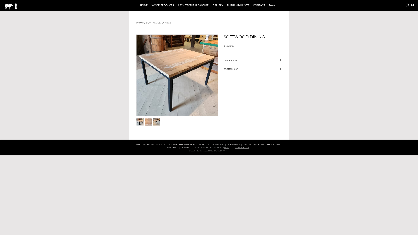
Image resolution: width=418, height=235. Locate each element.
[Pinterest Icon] (412, 5)
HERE (226, 148)
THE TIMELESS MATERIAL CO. (151, 144)
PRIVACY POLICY (242, 148)
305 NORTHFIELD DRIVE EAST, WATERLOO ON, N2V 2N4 (196, 144)
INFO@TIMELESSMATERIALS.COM (262, 144)
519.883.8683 (234, 144)
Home (140, 22)
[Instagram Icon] (407, 5)
